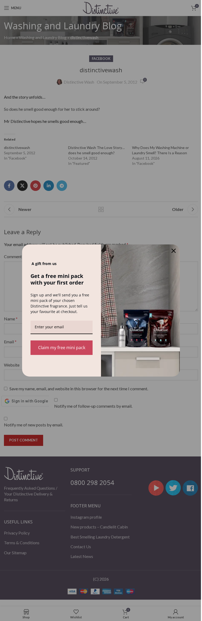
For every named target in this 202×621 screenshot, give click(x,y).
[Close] (173, 250)
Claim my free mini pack (61, 347)
